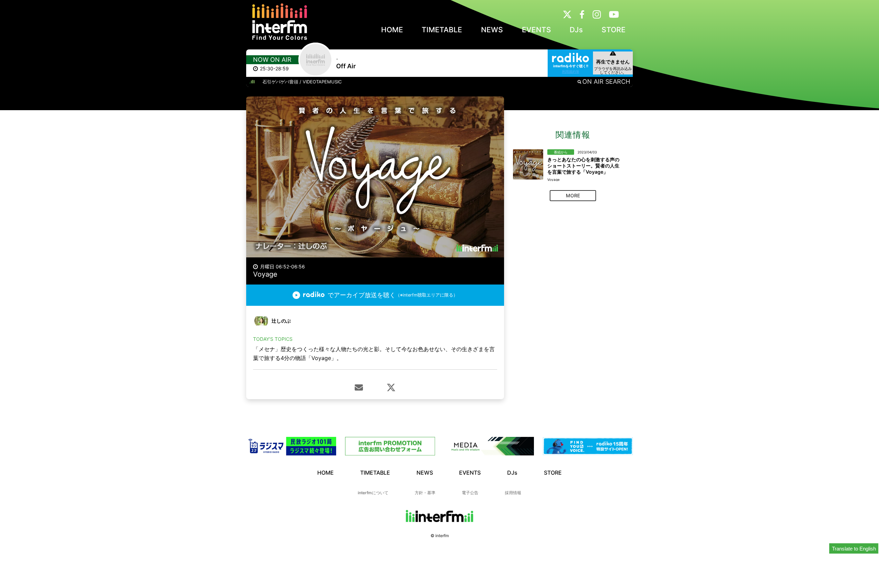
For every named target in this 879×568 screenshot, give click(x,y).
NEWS (492, 29)
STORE (614, 29)
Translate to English (854, 549)
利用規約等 (570, 71)
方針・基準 (425, 492)
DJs (576, 29)
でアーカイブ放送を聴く (393, 295)
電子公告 (470, 492)
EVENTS (536, 29)
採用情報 (513, 492)
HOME (392, 29)
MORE (573, 195)
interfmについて (373, 492)
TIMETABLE (442, 29)
